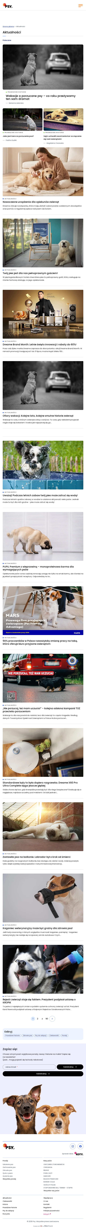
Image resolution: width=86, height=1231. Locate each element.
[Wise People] (43, 1226)
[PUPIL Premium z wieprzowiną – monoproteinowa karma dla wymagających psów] (43, 545)
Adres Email (10, 1067)
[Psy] (8, 5)
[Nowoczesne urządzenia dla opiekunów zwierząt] (43, 178)
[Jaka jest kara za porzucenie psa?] (22, 126)
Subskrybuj (68, 1067)
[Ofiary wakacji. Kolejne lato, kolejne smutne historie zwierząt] (43, 392)
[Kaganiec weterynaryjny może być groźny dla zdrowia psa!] (43, 905)
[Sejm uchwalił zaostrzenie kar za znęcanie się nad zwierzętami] (63, 126)
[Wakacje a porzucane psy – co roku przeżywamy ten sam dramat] (43, 74)
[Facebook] (80, 1146)
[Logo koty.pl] (78, 1153)
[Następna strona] (52, 1019)
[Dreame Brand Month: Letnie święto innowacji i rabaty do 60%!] (43, 321)
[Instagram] (73, 1146)
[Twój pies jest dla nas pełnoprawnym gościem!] (43, 250)
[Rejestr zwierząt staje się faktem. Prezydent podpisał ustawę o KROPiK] (43, 978)
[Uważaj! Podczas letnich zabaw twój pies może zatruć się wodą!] (43, 472)
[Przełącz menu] (80, 5)
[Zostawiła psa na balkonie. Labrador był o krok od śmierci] (43, 833)
